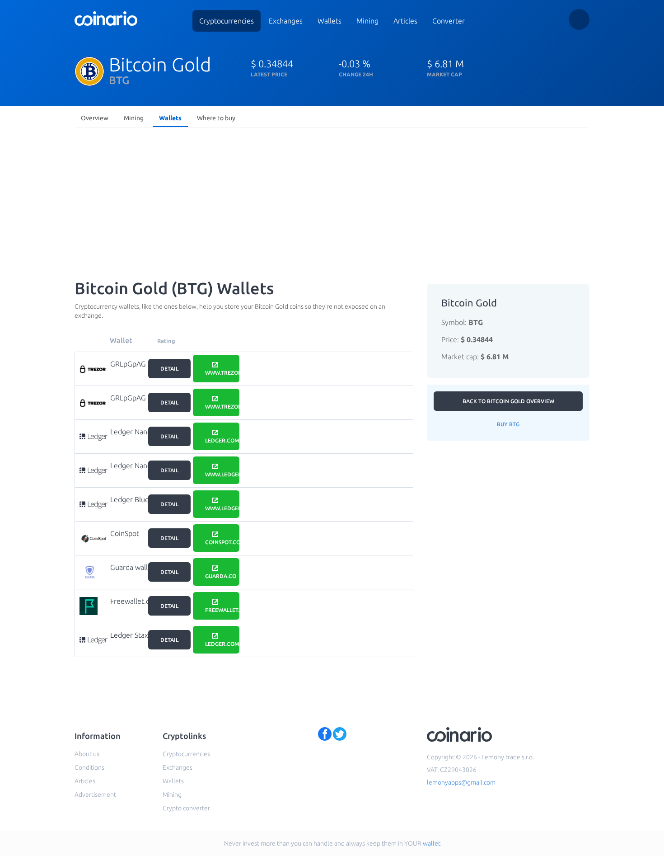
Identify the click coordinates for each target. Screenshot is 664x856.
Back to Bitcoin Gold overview (508, 401)
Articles (405, 21)
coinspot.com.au (222, 542)
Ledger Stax (129, 635)
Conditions (89, 767)
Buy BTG (508, 424)
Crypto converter (186, 808)
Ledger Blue (129, 499)
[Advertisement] (332, 199)
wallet (431, 843)
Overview (94, 118)
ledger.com (222, 440)
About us (87, 753)
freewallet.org (222, 610)
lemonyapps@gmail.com (461, 782)
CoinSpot (124, 533)
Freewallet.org (133, 601)
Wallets (329, 21)
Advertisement (95, 794)
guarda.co (220, 576)
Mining (367, 21)
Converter (448, 21)
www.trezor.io (222, 373)
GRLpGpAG (128, 364)
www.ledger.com (222, 474)
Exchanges (286, 21)
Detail (169, 369)
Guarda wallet (132, 567)
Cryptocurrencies (226, 21)
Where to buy (216, 118)
